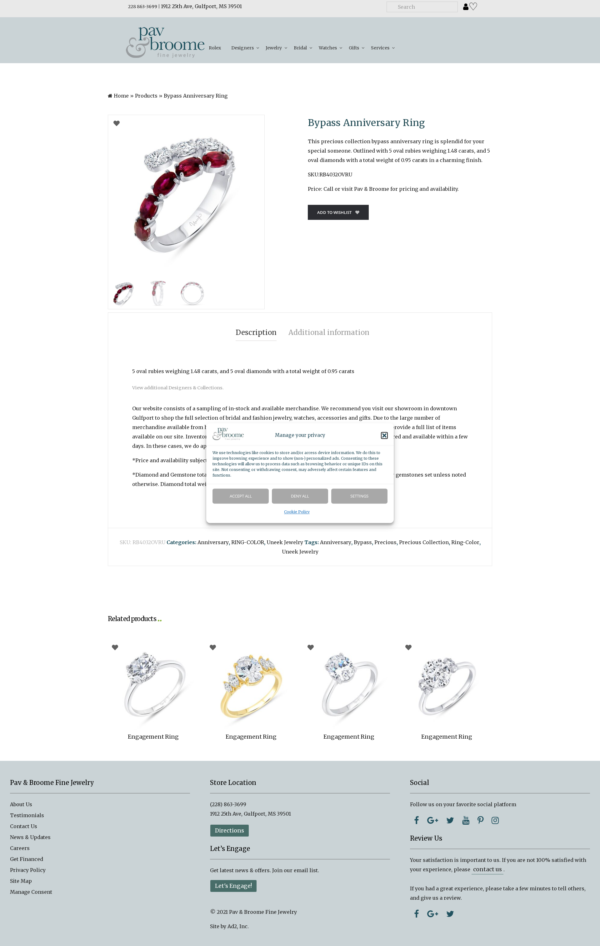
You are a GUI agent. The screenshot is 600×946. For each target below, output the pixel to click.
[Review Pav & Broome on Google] (432, 914)
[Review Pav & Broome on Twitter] (450, 914)
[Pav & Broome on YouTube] (465, 820)
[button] (384, 435)
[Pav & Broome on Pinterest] (480, 820)
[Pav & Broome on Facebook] (416, 820)
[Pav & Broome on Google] (432, 820)
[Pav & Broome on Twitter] (450, 820)
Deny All (300, 496)
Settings (359, 496)
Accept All (241, 496)
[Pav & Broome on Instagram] (495, 820)
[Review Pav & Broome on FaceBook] (416, 914)
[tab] (256, 332)
